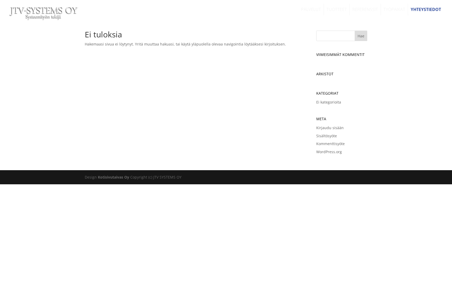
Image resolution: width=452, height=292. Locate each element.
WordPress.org (329, 151)
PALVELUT (311, 9)
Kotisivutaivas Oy (113, 177)
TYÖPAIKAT (394, 9)
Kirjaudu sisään (330, 127)
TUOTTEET (336, 9)
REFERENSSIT (365, 9)
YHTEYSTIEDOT (426, 9)
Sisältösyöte (326, 135)
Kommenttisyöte (330, 143)
